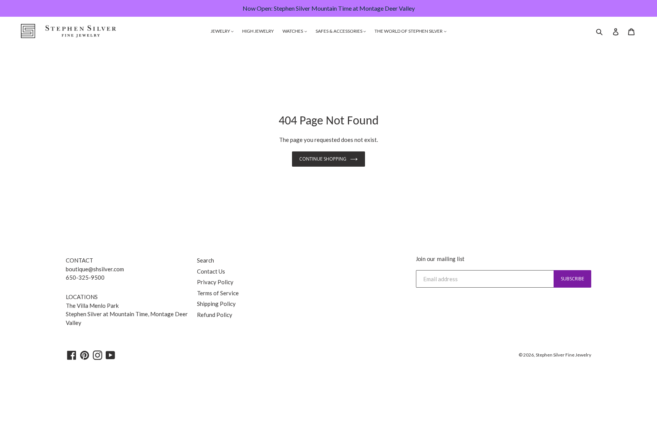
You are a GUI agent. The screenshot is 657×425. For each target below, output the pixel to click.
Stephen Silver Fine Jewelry (563, 355)
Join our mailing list (440, 259)
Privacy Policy (215, 282)
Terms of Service (218, 293)
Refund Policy (214, 314)
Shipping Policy (216, 303)
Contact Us (211, 271)
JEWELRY (221, 31)
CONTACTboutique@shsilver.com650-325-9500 (95, 269)
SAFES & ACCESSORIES (339, 31)
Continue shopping (322, 159)
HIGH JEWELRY (258, 31)
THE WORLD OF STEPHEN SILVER (409, 31)
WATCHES (293, 31)
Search (205, 260)
